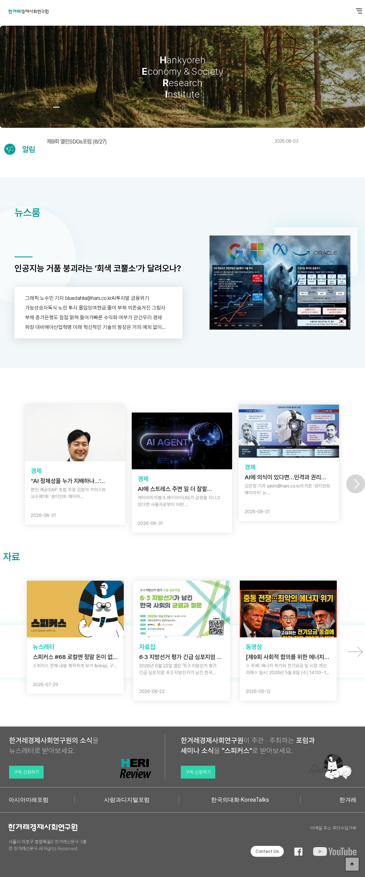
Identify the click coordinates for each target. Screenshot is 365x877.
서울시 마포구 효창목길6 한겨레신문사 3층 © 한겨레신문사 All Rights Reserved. (48, 845)
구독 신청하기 (26, 772)
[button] (40, 107)
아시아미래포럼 (28, 799)
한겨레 (347, 799)
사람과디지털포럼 (127, 799)
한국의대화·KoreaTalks (240, 799)
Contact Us (267, 851)
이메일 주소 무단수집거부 (333, 828)
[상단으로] (352, 864)
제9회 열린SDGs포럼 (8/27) (172, 141)
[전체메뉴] (355, 8)
